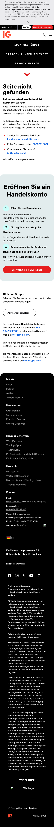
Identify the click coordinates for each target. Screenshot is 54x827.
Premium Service (15, 419)
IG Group (13, 808)
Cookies (36, 553)
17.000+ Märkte (27, 63)
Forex (9, 384)
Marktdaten (12, 471)
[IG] (7, 35)
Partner (23, 808)
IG (7, 550)
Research (11, 466)
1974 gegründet (27, 45)
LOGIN (26, 27)
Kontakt (10, 492)
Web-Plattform (14, 441)
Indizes (10, 388)
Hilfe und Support (36, 501)
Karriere (32, 808)
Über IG (26, 553)
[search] (44, 35)
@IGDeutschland (16, 152)
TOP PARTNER (27, 780)
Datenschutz (13, 553)
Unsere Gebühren (16, 423)
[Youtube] (31, 575)
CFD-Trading (13, 410)
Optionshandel (14, 414)
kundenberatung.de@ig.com (23, 139)
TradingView (13, 449)
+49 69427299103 (16, 509)
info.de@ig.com (20, 334)
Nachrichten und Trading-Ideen (23, 480)
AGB (36, 550)
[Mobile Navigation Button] (50, 35)
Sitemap (14, 550)
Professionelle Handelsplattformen (25, 454)
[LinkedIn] (38, 575)
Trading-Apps (13, 445)
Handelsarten (13, 405)
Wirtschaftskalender (17, 475)
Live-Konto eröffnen (42, 27)
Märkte (10, 379)
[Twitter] (24, 575)
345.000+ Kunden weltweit (27, 54)
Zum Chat (22, 525)
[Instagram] (17, 575)
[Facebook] (9, 575)
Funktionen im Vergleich (19, 458)
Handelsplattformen (17, 435)
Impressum (27, 550)
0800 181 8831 (40, 144)
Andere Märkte (14, 397)
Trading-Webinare (16, 484)
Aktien (10, 393)
